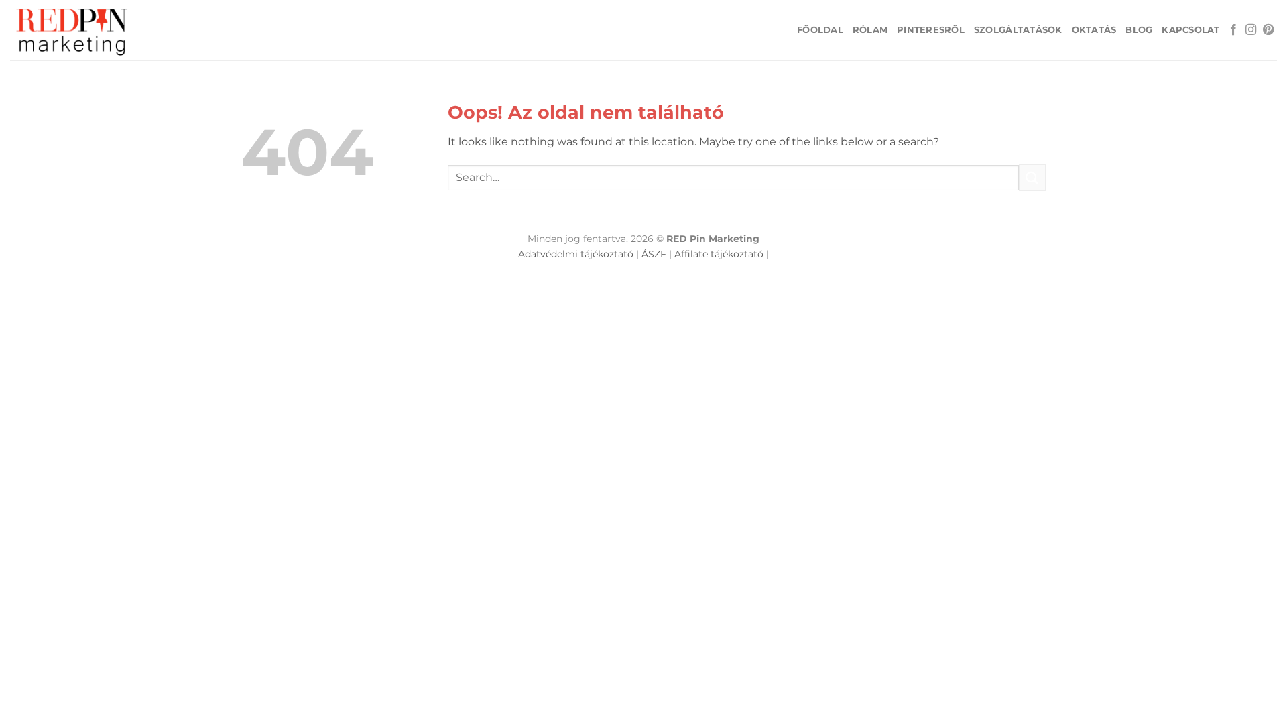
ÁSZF (653, 254)
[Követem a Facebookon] (1233, 30)
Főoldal (820, 30)
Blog (1138, 30)
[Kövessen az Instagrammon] (1250, 30)
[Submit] (1032, 177)
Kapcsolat (1190, 30)
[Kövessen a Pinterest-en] (1268, 30)
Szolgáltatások (1018, 30)
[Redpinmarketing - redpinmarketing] (77, 30)
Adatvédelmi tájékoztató (575, 254)
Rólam (870, 30)
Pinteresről (931, 30)
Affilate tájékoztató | (721, 254)
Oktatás (1094, 30)
